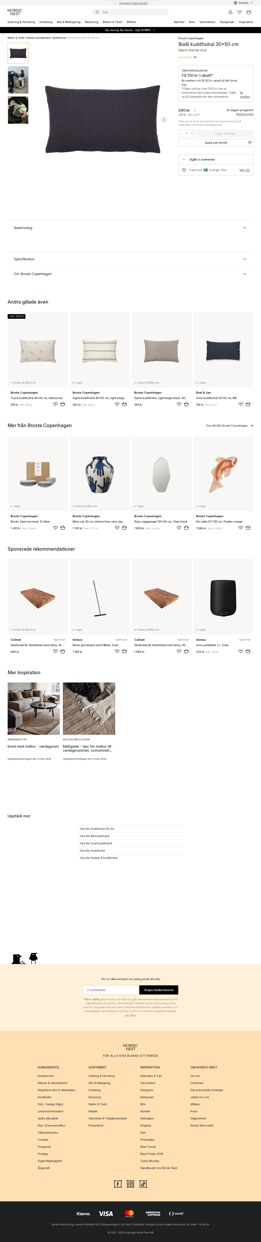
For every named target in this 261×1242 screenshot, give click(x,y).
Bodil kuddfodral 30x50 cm (83, 37)
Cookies (43, 1139)
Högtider (146, 1125)
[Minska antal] (181, 133)
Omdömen (196, 1083)
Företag (43, 1153)
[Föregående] (41, 120)
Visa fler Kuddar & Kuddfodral (98, 857)
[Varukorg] (248, 12)
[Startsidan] (15, 12)
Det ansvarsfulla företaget (206, 1090)
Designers (146, 1090)
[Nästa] (164, 120)
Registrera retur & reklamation (56, 1090)
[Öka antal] (192, 133)
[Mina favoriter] (239, 12)
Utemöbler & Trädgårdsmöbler (108, 1118)
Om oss (195, 1075)
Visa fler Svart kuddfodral (96, 843)
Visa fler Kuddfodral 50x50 (97, 828)
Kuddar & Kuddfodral (38, 37)
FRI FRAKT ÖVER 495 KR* (133, 2)
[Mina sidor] (230, 12)
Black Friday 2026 (151, 1153)
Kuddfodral (59, 37)
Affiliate (195, 1104)
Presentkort (96, 1125)
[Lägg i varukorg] (62, 404)
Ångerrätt (43, 1168)
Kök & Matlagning (68, 22)
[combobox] (243, 3)
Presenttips (147, 1139)
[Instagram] (130, 1183)
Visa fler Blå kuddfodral (94, 836)
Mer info (245, 170)
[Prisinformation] (194, 110)
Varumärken (207, 22)
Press (194, 1111)
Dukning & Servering (21, 22)
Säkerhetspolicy (48, 1132)
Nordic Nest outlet (201, 1125)
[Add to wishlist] (55, 404)
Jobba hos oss (199, 1097)
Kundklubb (44, 1097)
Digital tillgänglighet (50, 1161)
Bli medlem (245, 94)
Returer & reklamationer (53, 1083)
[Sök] (97, 12)
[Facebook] (118, 1183)
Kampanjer (227, 22)
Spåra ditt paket (48, 1118)
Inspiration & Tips (151, 1075)
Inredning (46, 22)
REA (142, 1104)
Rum (192, 22)
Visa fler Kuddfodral (92, 850)
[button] (187, 57)
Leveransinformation (50, 1111)
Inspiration (246, 22)
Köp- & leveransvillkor (52, 1125)
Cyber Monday (149, 1161)
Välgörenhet (198, 1118)
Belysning (91, 22)
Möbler (131, 22)
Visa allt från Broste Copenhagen (227, 425)
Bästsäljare (147, 1118)
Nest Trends (148, 1146)
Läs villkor (130, 1015)
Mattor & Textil (112, 22)
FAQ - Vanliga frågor (50, 1104)
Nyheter (179, 22)
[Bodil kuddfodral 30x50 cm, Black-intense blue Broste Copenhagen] (102, 119)
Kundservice (46, 1075)
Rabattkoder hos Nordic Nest (158, 1168)
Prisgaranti (44, 1146)
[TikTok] (143, 1183)
